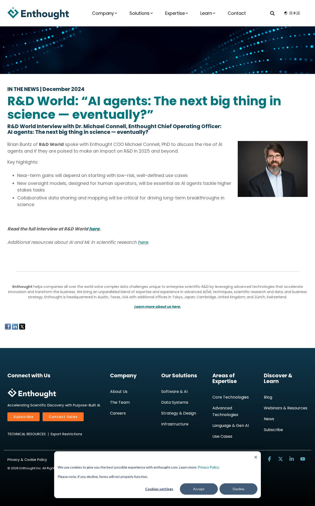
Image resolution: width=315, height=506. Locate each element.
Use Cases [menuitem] (222, 436)
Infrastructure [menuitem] (175, 424)
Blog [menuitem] (268, 397)
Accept (199, 489)
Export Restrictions (66, 434)
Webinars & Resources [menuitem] (285, 408)
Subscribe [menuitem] (273, 430)
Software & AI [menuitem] (174, 391)
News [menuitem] (269, 419)
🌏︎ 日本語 (292, 13)
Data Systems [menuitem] (174, 402)
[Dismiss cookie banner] (255, 458)
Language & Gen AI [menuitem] (230, 425)
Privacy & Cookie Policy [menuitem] (27, 459)
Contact (237, 13)
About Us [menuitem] (118, 391)
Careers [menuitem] (118, 413)
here (94, 229)
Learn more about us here (157, 306)
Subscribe (23, 416)
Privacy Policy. (208, 467)
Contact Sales (63, 416)
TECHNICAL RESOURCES (26, 434)
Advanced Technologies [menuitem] (225, 411)
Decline (238, 489)
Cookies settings (159, 489)
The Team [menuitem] (120, 402)
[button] (270, 459)
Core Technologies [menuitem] (230, 397)
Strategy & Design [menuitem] (178, 413)
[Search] (272, 13)
